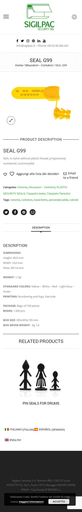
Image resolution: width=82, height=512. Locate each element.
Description (41, 227)
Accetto (59, 501)
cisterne (15, 200)
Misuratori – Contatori (39, 65)
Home (19, 65)
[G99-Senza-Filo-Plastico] (41, 103)
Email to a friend (70, 175)
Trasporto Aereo (36, 193)
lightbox (11, 120)
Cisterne (22, 187)
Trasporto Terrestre (58, 193)
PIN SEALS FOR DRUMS (41, 403)
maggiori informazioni (31, 501)
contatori (26, 200)
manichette (41, 200)
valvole (74, 200)
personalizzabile (58, 200)
